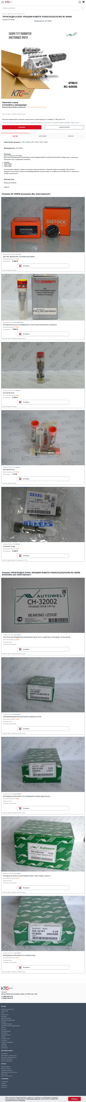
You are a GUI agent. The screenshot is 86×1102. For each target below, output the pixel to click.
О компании (4, 1081)
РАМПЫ (3, 1036)
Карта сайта (4, 1074)
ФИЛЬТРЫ (4, 1046)
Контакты (4, 1087)
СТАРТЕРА (4, 1040)
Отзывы (3, 1083)
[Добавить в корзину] (20, 266)
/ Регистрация (8, 1076)
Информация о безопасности (9, 1072)
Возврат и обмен (6, 1068)
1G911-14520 (30, 107)
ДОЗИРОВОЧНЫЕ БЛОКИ (8, 1020)
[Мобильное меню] (2, 2)
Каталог (5, 13)
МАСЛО (3, 1027)
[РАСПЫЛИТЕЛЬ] (43, 365)
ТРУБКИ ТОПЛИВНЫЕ (7, 1042)
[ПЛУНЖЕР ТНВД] (43, 514)
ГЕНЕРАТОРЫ (4, 1014)
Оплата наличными (6, 1061)
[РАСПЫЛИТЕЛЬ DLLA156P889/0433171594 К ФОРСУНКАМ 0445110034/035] (43, 297)
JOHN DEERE (4, 1011)
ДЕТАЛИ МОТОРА (6, 1018)
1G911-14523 (43, 107)
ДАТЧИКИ (3, 1016)
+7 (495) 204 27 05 (79, 2)
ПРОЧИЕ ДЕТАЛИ (5, 1035)
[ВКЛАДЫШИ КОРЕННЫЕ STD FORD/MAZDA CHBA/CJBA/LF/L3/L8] (43, 764)
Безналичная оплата (7, 1059)
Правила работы (5, 1066)
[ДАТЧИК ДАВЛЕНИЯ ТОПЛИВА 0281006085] (43, 225)
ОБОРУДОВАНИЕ (6, 1031)
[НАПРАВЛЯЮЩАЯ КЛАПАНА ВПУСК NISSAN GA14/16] (43, 685)
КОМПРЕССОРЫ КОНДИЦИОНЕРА (10, 1025)
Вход (2, 1076)
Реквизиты (4, 1085)
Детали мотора (12, 13)
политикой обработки (33, 1099)
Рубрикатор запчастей (7, 1009)
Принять (74, 1099)
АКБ (2, 1013)
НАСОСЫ (3, 1029)
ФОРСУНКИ (4, 1048)
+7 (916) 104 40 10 (7, 998)
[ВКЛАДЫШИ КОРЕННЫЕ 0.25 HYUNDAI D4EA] (43, 923)
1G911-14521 (37, 107)
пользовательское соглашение (15, 1100)
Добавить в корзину (64, 127)
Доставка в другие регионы (9, 1057)
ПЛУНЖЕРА (4, 1033)
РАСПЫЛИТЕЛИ (5, 1038)
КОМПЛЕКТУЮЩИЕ (6, 1024)
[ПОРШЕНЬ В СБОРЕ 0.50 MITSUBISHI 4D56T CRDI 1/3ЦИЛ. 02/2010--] (43, 844)
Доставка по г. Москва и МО (9, 1055)
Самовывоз (4, 1053)
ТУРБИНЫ (4, 1044)
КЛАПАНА (3, 1022)
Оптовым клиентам (6, 1070)
